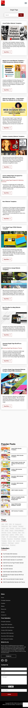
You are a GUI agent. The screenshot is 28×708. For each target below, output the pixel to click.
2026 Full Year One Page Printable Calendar (13, 562)
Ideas (13, 704)
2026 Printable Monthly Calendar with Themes (14, 582)
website (17, 543)
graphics (12, 534)
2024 (3, 524)
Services (10, 704)
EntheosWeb (20, 703)
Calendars (20, 526)
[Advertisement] (14, 427)
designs (11, 530)
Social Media (17, 539)
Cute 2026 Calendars (8, 565)
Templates (4, 541)
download (4, 532)
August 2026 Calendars (6, 624)
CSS (3, 530)
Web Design (11, 543)
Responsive (10, 539)
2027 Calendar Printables (7, 639)
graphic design (5, 534)
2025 (6, 524)
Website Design (5, 545)
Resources (3, 609)
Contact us (8, 656)
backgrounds (5, 526)
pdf (7, 536)
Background (18, 524)
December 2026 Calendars (7, 636)
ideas (21, 534)
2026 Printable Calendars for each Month (12, 559)
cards (7, 528)
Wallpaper (23, 541)
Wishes (2, 606)
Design (6, 530)
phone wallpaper (13, 536)
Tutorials (18, 704)
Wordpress (12, 545)
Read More (6, 52)
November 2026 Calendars (7, 633)
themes (10, 541)
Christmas (17, 528)
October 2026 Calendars (7, 630)
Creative (24, 528)
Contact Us (3, 615)
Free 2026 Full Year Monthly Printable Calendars (14, 556)
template (24, 539)
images (3, 536)
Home (2, 597)
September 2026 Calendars (7, 627)
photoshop (21, 536)
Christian (12, 528)
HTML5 (17, 534)
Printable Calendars (5, 600)
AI (13, 524)
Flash (19, 532)
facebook (14, 532)
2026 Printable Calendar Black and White (12, 571)
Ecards (9, 532)
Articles (3, 612)
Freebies (3, 603)
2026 (10, 524)
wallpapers (4, 543)
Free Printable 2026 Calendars (10, 553)
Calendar (15, 526)
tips (14, 541)
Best (10, 526)
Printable (4, 539)
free (23, 532)
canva (3, 528)
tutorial (18, 541)
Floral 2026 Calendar (8, 568)
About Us (5, 704)
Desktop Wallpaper (19, 530)
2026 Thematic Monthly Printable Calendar (13, 579)
